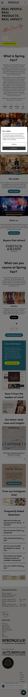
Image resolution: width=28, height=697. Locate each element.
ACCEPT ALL (14, 148)
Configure (14, 144)
